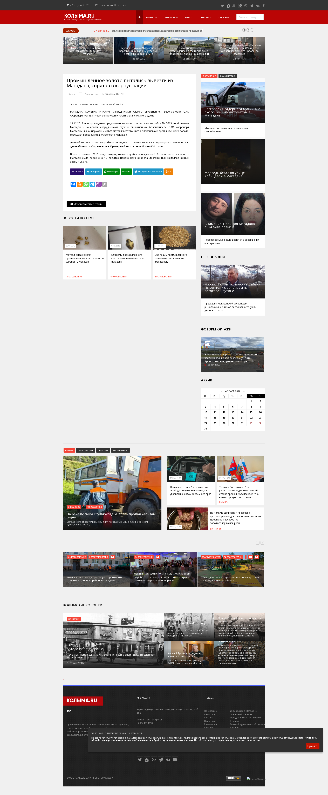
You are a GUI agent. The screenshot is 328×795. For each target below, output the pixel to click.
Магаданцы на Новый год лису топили (186, 625)
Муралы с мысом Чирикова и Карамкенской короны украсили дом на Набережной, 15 (138, 51)
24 (205, 423)
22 (251, 417)
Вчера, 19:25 (175, 478)
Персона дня (213, 257)
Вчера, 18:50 (224, 478)
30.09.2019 (70, 246)
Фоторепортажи (216, 329)
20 (232, 417)
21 (242, 417)
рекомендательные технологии (240, 740)
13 (232, 412)
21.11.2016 (160, 246)
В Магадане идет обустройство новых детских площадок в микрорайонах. (230, 578)
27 (232, 423)
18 (215, 417)
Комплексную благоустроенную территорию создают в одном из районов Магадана (94, 578)
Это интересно (120, 450)
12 (224, 412)
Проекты (203, 17)
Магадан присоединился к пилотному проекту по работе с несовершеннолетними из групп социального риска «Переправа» (162, 577)
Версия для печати (79, 104)
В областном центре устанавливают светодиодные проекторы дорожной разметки (189, 51)
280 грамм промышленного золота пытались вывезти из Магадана (127, 258)
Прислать (223, 17)
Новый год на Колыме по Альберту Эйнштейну (239, 619)
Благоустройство (98, 557)
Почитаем (73, 619)
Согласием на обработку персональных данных (164, 740)
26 (224, 423)
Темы (186, 17)
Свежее (69, 450)
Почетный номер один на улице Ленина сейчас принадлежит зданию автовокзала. (110, 656)
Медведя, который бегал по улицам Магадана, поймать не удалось (88, 51)
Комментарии (227, 76)
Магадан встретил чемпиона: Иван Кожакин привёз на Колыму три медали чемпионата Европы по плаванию (239, 49)
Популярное (209, 76)
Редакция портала (209, 716)
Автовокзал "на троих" (85, 649)
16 (260, 412)
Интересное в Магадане (243, 710)
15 (251, 412)
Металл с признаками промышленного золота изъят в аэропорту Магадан (85, 258)
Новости (151, 17)
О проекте (210, 720)
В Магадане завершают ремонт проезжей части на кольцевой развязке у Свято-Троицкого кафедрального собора (230, 358)
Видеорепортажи (76, 557)
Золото (72, 94)
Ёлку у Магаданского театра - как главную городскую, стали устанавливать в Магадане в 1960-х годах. (188, 633)
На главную (210, 710)
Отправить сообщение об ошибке (106, 104)
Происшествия (92, 94)
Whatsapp (112, 171)
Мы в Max (77, 171)
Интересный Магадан (149, 171)
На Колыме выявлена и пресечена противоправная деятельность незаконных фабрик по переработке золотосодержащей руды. (235, 518)
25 (215, 423)
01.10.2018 (115, 246)
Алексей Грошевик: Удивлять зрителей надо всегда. (185, 654)
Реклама (235, 720)
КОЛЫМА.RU (79, 16)
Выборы (224, 502)
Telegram (94, 171)
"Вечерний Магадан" (241, 714)
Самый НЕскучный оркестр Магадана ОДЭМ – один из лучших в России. (186, 661)
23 (260, 417)
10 (205, 412)
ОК (170, 171)
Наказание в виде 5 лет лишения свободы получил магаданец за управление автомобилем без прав (190, 490)
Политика (103, 450)
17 (205, 417)
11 (215, 412)
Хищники (215, 529)
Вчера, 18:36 (175, 526)
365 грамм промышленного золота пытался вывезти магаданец (171, 258)
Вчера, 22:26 (73, 507)
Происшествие (85, 450)
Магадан (170, 17)
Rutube (126, 171)
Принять (312, 746)
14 (242, 412)
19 (224, 417)
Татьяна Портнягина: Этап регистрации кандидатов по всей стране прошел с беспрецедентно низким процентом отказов (181, 30)
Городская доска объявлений (246, 717)
